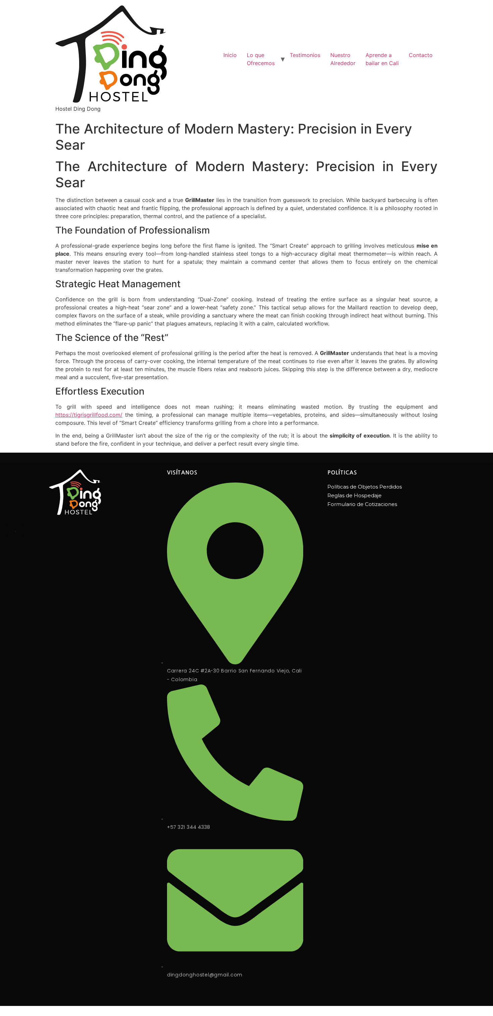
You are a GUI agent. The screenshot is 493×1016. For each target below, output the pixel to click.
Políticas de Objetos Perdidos (364, 487)
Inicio (230, 55)
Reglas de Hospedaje (354, 495)
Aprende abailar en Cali (382, 59)
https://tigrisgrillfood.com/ (88, 414)
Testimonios (305, 55)
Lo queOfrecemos (261, 59)
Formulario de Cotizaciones (362, 504)
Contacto (421, 55)
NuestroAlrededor (342, 59)
